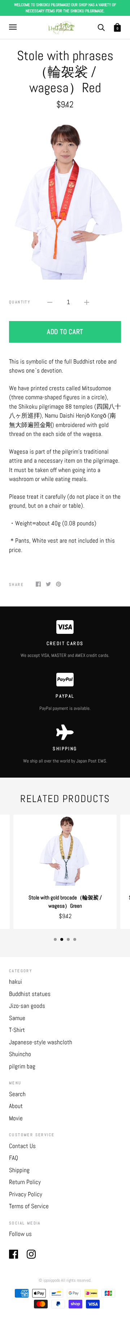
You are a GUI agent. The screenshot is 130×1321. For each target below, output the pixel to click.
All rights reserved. (76, 1280)
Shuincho (20, 1054)
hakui (15, 982)
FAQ (13, 1158)
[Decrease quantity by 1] (50, 302)
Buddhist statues (30, 994)
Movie (16, 1118)
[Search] (101, 27)
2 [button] (61, 939)
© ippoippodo (49, 1280)
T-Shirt (17, 1030)
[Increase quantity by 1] (86, 302)
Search (17, 1094)
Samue (17, 1018)
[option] (65, 198)
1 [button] (55, 939)
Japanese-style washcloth (40, 1042)
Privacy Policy (25, 1194)
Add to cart (65, 332)
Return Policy (25, 1182)
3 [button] (68, 939)
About (16, 1106)
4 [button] (74, 939)
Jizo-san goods (27, 1006)
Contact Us (22, 1146)
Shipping (19, 1170)
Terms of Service (29, 1206)
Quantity (19, 301)
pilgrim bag (22, 1066)
